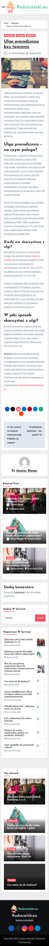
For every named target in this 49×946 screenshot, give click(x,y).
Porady (20, 35)
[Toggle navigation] (3, 7)
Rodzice (31, 35)
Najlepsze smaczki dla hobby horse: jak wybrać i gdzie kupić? (23, 828)
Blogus (39, 938)
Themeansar (24, 942)
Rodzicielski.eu (24, 916)
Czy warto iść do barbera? (17, 681)
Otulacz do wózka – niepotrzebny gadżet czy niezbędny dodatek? (16, 732)
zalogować (19, 592)
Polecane (9, 35)
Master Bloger (18, 53)
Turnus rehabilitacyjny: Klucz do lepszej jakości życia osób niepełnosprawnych (18, 694)
